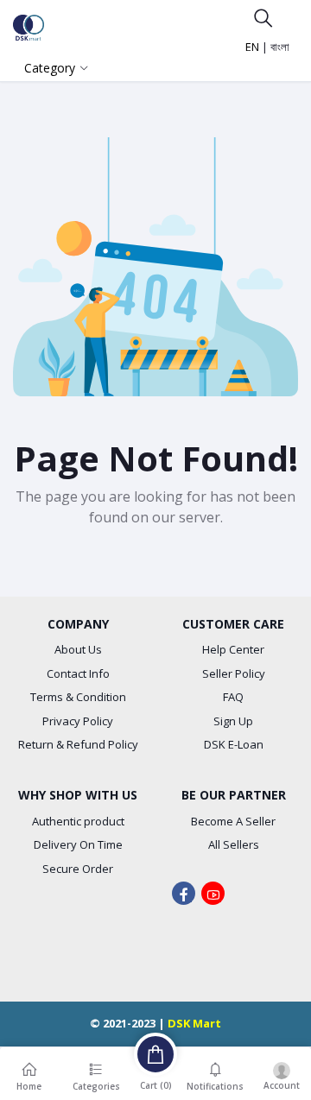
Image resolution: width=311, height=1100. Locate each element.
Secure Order (77, 868)
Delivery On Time (78, 844)
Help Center (233, 649)
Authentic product (78, 821)
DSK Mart (194, 1023)
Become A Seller (233, 821)
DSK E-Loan (233, 744)
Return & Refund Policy (78, 744)
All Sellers (233, 844)
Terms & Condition (78, 697)
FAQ (233, 697)
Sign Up (233, 721)
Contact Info (78, 673)
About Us (78, 649)
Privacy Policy (77, 721)
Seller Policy (233, 673)
